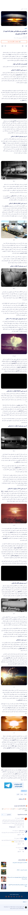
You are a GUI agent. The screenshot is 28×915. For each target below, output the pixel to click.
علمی (22, 9)
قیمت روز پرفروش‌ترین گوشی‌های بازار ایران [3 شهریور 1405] (17, 885)
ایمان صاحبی (25, 36)
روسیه (22, 794)
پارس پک (17, 908)
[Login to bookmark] (26, 46)
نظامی (18, 794)
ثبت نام (16, 809)
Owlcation (23, 791)
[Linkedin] (19, 896)
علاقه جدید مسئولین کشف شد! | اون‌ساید (20, 862)
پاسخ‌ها (12, 827)
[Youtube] (11, 896)
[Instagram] (22, 896)
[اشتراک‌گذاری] (22, 46)
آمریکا (25, 794)
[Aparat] (9, 896)
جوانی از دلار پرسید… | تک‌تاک (22, 870)
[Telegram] (17, 896)
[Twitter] (14, 896)
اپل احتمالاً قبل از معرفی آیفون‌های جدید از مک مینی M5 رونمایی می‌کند (17, 878)
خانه (26, 9)
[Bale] (6, 896)
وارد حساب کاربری (7, 809)
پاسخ (18, 827)
